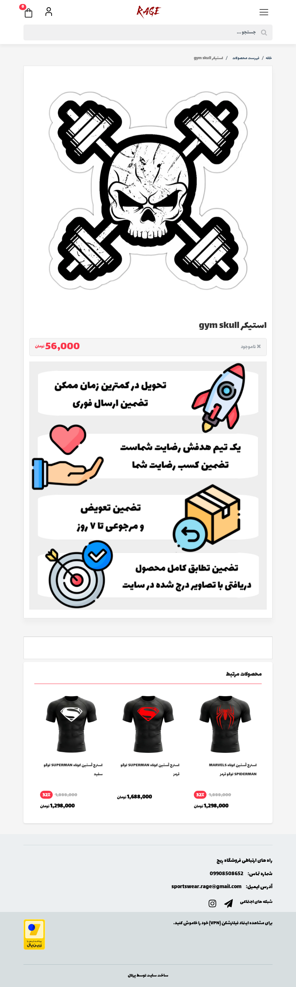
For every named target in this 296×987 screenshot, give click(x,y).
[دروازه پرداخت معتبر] (34, 934)
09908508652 (226, 873)
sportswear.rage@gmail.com (206, 886)
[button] (32, 11)
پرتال (132, 975)
